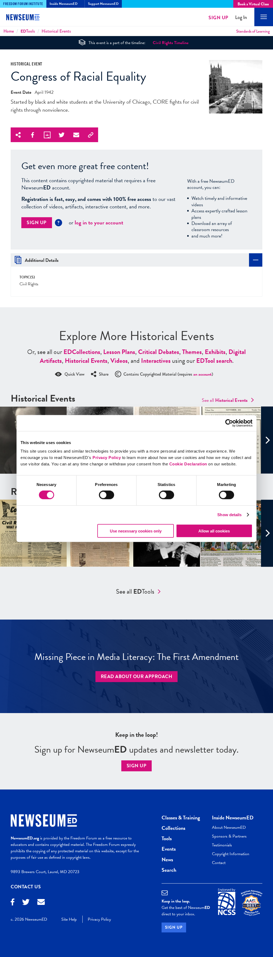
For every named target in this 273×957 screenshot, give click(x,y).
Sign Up (218, 17)
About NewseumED (229, 827)
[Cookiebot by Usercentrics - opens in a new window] (229, 423)
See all (225, 400)
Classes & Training (181, 818)
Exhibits (215, 352)
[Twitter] (26, 903)
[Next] (267, 440)
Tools (28, 31)
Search (169, 870)
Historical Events (56, 31)
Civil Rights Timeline (170, 43)
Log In (241, 17)
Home (8, 31)
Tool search (214, 360)
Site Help (69, 919)
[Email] (41, 902)
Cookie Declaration (188, 463)
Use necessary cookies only (136, 530)
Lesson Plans (119, 352)
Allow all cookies (214, 530)
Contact (219, 862)
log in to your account (99, 222)
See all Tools (135, 591)
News (167, 859)
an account (202, 374)
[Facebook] (12, 902)
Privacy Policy (107, 457)
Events (169, 849)
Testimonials (222, 845)
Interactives (156, 360)
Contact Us (26, 886)
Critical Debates (158, 352)
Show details (229, 514)
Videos (119, 360)
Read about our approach (136, 676)
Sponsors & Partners (229, 836)
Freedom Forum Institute (23, 4)
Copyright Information (230, 854)
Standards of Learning (253, 31)
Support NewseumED (103, 3)
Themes (192, 352)
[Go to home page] (26, 18)
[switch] (106, 495)
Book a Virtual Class (253, 4)
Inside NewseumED (233, 818)
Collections (81, 352)
